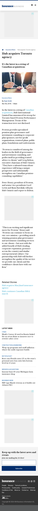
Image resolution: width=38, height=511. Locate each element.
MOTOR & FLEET (7, 356)
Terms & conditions (21, 485)
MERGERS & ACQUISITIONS (10, 369)
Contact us (25, 490)
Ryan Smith (8, 101)
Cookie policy (16, 488)
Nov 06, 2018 (6, 104)
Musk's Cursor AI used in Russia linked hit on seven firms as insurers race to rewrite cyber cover (18, 336)
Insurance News (10, 50)
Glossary (10, 485)
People (4, 485)
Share (15, 104)
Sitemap (32, 490)
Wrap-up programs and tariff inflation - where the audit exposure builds (18, 349)
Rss (3, 492)
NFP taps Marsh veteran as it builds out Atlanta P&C (18, 384)
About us (17, 490)
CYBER (4, 332)
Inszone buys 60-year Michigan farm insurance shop (17, 373)
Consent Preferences (28, 488)
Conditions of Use (7, 490)
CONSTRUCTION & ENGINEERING (12, 345)
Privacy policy (6, 488)
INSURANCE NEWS (7, 380)
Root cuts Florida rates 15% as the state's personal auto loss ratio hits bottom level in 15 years (19, 361)
